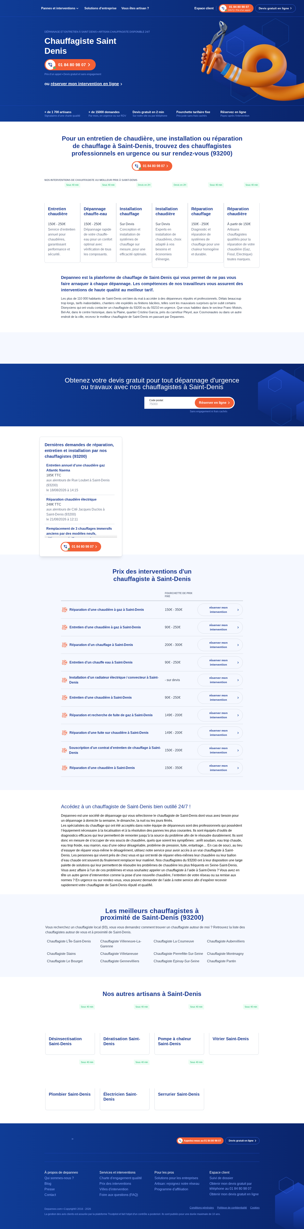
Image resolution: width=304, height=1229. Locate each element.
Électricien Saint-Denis (120, 1096)
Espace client (204, 8)
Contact (50, 1195)
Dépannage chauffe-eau (95, 211)
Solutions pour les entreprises (176, 1178)
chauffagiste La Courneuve (174, 941)
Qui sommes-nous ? (59, 1178)
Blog (47, 1183)
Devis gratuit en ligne (274, 8)
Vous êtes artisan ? (135, 8)
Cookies (255, 1207)
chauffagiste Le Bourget (65, 961)
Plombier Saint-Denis (70, 1094)
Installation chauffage (131, 211)
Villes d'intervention (113, 1189)
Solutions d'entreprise (100, 8)
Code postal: (156, 400)
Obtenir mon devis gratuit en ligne (234, 1194)
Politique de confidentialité (232, 1207)
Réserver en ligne (212, 402)
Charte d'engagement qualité (120, 1178)
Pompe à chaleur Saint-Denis (174, 1041)
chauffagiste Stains (61, 953)
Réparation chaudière (238, 211)
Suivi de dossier (221, 1178)
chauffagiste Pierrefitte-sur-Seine (178, 953)
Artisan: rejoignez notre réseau (176, 1183)
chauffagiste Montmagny (225, 953)
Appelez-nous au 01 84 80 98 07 (202, 1140)
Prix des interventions (115, 1183)
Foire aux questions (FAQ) (118, 1195)
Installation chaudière (167, 211)
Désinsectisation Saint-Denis (65, 1041)
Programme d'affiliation (171, 1189)
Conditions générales (202, 1207)
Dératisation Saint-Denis (121, 1041)
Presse (49, 1189)
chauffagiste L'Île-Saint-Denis (69, 941)
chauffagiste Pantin (221, 961)
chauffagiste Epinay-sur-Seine (176, 961)
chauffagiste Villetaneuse (119, 953)
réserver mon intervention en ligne (85, 83)
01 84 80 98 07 (72, 64)
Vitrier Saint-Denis (231, 1039)
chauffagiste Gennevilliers (119, 961)
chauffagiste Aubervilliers (226, 941)
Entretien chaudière (57, 211)
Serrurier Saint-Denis (179, 1094)
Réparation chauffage (202, 211)
